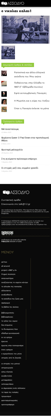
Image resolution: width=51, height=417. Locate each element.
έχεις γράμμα (7, 350)
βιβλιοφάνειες (7, 317)
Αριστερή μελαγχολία (12, 149)
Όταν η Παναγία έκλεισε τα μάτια (31, 108)
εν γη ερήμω (6, 337)
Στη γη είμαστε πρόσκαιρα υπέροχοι (19, 159)
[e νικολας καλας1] (25, 43)
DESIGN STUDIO (11, 241)
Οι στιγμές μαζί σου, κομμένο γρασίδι (19, 168)
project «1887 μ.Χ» (9, 270)
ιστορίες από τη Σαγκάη (11, 358)
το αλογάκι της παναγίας (11, 286)
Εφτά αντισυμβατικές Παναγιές (30, 93)
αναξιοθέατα (6, 295)
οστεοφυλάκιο (7, 384)
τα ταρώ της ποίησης (9, 392)
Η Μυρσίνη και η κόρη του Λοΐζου (32, 101)
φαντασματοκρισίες (9, 400)
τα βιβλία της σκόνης (10, 307)
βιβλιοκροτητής (7, 313)
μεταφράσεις (6, 380)
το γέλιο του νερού (9, 321)
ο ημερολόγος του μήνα (11, 354)
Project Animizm (8, 274)
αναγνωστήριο (7, 278)
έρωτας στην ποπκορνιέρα (12, 346)
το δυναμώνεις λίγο (9, 329)
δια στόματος (7, 325)
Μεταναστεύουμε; (10, 129)
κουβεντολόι (6, 376)
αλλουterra (6, 291)
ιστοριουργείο (7, 368)
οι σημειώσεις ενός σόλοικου (13, 388)
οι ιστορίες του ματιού (10, 364)
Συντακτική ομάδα (11, 200)
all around (5, 266)
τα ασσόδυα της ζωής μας (12, 299)
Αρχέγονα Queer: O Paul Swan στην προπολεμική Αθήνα (25, 139)
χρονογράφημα (7, 405)
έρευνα (4, 341)
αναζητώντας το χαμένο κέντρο (14, 282)
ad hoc (4, 262)
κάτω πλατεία (7, 372)
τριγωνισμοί (6, 396)
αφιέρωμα (5, 303)
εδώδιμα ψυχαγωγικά (10, 333)
